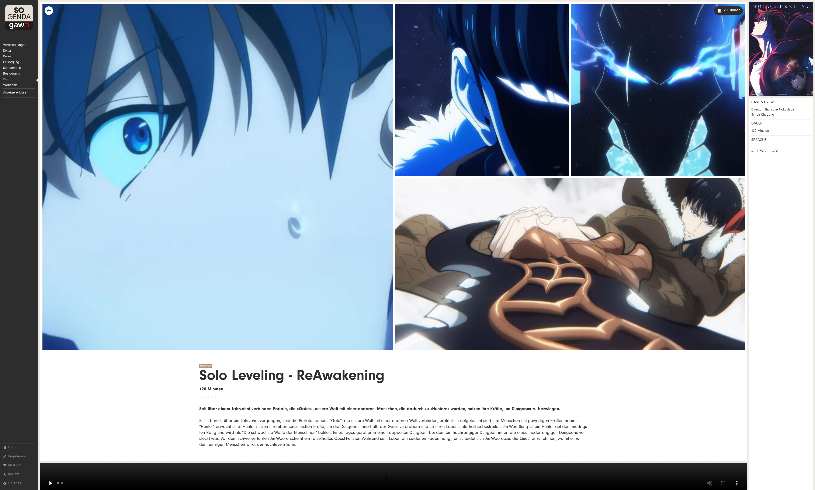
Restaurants (11, 74)
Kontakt (13, 474)
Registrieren (17, 456)
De (10, 483)
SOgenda (19, 17)
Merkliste (14, 465)
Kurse (7, 56)
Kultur (7, 51)
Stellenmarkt (12, 68)
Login (12, 447)
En (20, 483)
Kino (6, 79)
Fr (15, 483)
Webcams (10, 85)
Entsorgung (11, 62)
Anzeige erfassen (15, 93)
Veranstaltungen (14, 45)
